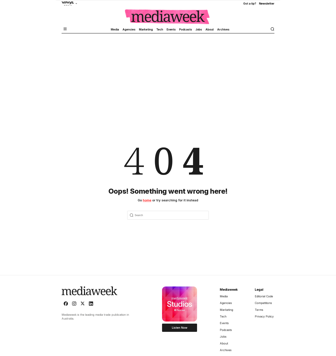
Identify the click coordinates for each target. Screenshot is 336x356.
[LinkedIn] (91, 304)
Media (115, 29)
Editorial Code (264, 296)
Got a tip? (249, 3)
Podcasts (185, 29)
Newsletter (266, 3)
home (147, 200)
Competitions (263, 303)
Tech (159, 29)
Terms (259, 310)
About (209, 29)
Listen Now (179, 327)
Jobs (198, 29)
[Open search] (272, 29)
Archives (223, 29)
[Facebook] (66, 304)
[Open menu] (65, 29)
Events (171, 29)
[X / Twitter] (82, 304)
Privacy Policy (264, 316)
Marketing (146, 29)
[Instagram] (74, 304)
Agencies (128, 29)
